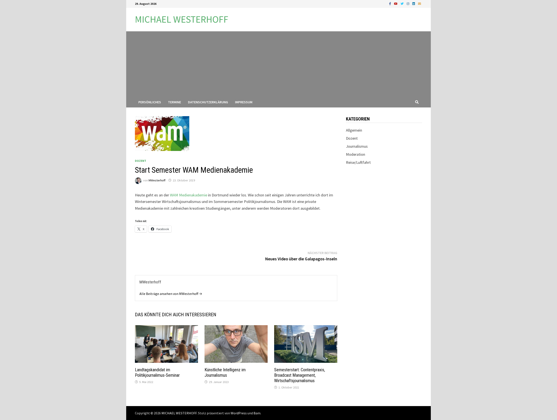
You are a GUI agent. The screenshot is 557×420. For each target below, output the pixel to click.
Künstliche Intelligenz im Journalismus (225, 372)
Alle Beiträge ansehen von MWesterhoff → (170, 293)
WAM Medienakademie (188, 194)
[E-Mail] (419, 3)
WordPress (239, 413)
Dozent (140, 161)
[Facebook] (390, 3)
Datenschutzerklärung (208, 102)
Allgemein (354, 130)
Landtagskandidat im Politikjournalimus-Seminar (157, 372)
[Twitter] (402, 3)
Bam (256, 413)
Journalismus (357, 146)
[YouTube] (396, 3)
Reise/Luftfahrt (358, 162)
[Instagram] (408, 3)
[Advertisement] (278, 63)
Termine (174, 102)
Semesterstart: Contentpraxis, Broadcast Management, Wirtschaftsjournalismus (299, 375)
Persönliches (149, 102)
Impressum (243, 102)
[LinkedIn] (414, 3)
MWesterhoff (157, 180)
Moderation (355, 154)
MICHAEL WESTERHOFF (181, 19)
